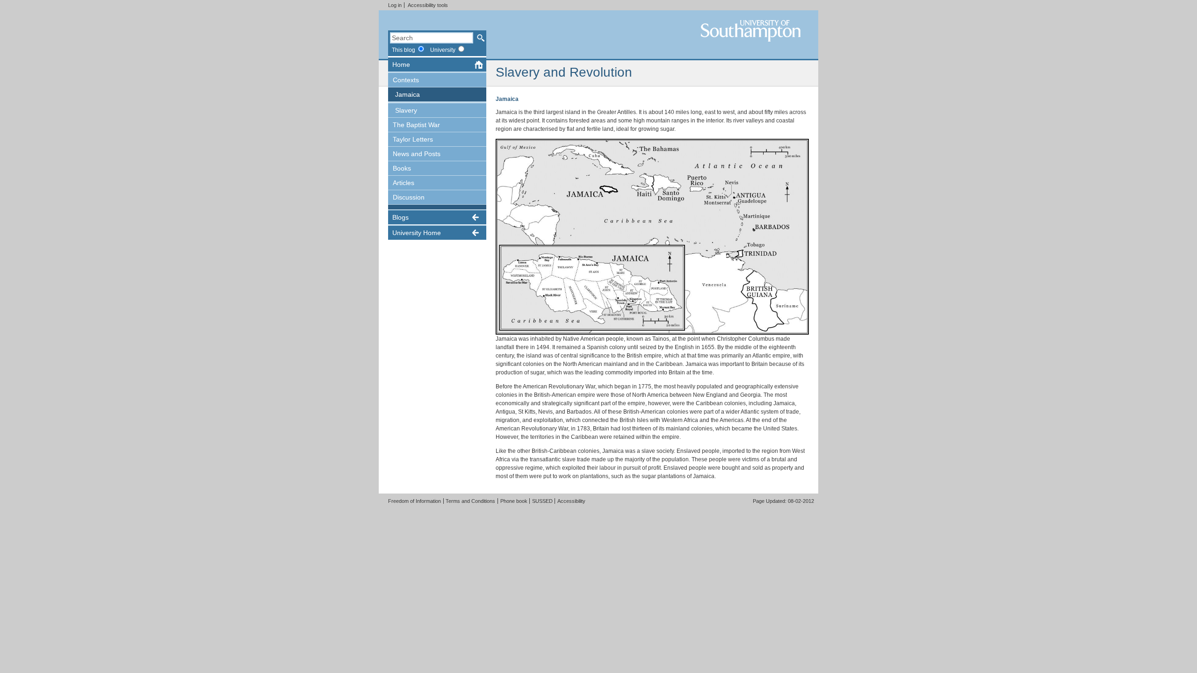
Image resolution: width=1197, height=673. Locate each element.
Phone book (513, 501)
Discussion (409, 197)
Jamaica (407, 94)
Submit (480, 38)
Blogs (400, 217)
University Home (416, 232)
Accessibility (571, 501)
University (442, 50)
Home (401, 64)
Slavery (406, 110)
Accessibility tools (428, 5)
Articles (403, 182)
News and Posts (416, 154)
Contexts (406, 80)
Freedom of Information (414, 501)
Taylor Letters (413, 139)
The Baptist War (416, 125)
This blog (403, 50)
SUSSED (542, 501)
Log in (395, 5)
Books (402, 168)
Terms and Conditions (470, 501)
